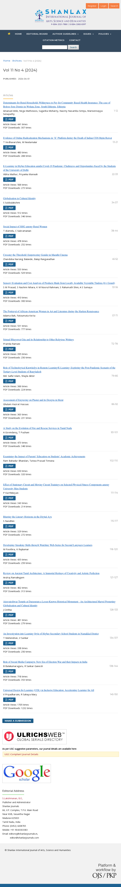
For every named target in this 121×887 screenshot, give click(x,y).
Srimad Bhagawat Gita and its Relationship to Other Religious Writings (38, 339)
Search (73, 47)
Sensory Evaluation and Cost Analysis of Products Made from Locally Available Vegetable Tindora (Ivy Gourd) (59, 283)
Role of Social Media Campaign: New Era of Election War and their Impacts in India (45, 661)
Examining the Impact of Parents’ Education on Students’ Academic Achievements (44, 456)
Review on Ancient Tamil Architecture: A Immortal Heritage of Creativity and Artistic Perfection (51, 573)
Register (92, 6)
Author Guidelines (64, 34)
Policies (103, 34)
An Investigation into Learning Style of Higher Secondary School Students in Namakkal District (51, 633)
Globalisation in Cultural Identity (19, 198)
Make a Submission (18, 720)
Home (18, 34)
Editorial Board (37, 34)
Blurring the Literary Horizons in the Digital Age (27, 516)
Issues (87, 34)
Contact (75, 40)
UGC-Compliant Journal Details (21, 754)
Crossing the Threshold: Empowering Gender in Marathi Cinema (35, 254)
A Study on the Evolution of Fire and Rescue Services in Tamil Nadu (37, 428)
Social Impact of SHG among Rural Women (25, 226)
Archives (17, 60)
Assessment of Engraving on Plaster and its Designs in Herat (33, 399)
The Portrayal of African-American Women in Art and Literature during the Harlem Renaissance (51, 311)
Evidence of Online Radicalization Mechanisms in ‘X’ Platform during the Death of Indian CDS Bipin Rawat (57, 137)
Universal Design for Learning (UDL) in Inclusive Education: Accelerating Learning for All (48, 690)
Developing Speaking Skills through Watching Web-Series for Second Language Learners (47, 545)
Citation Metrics (53, 40)
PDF (10, 119)
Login (103, 6)
